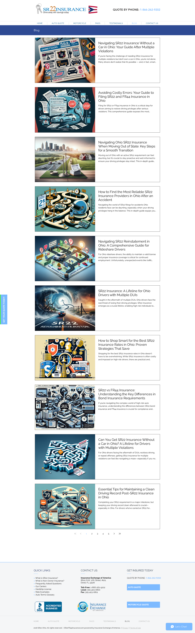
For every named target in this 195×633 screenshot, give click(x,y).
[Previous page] (80, 533)
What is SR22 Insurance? (46, 578)
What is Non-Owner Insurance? (49, 581)
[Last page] (119, 533)
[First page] (75, 533)
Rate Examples (42, 592)
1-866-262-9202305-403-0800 (93, 588)
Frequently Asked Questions (47, 583)
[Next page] (114, 533)
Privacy (125, 628)
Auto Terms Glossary (45, 595)
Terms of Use (135, 628)
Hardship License (43, 589)
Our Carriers (41, 586)
